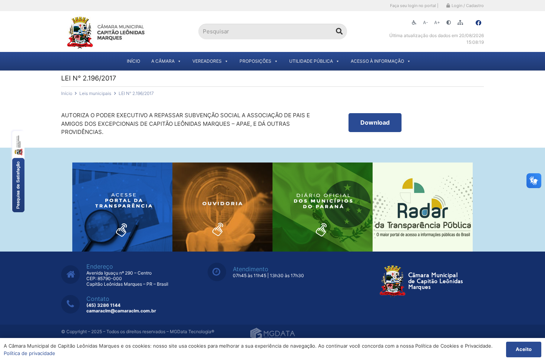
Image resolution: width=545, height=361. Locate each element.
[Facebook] (478, 23)
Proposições (255, 61)
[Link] (106, 31)
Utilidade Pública (311, 61)
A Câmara (163, 61)
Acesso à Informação (377, 61)
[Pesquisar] (339, 31)
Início (133, 61)
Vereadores (207, 61)
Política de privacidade (29, 353)
